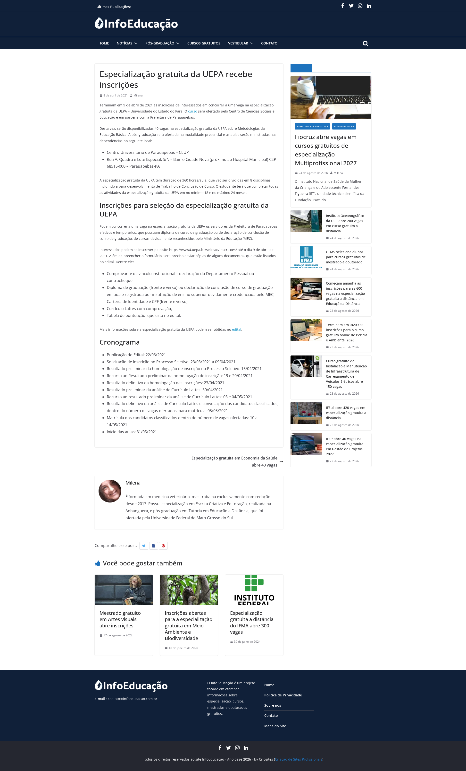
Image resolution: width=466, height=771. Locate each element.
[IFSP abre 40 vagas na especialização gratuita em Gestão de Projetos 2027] (306, 450)
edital (236, 329)
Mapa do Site (275, 726)
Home (104, 43)
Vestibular (238, 43)
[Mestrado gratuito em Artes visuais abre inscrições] (124, 578)
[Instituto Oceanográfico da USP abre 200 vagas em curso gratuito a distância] (306, 227)
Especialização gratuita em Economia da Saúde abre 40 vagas (234, 461)
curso (192, 111)
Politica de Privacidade (283, 695)
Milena (138, 95)
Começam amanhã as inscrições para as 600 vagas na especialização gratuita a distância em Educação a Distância (345, 293)
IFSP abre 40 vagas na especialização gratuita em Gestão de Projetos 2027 (344, 446)
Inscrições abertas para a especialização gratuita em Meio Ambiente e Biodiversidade (188, 625)
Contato (269, 43)
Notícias (124, 43)
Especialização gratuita (312, 126)
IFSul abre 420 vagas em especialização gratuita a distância (346, 412)
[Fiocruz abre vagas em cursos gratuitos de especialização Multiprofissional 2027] (331, 97)
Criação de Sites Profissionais (298, 759)
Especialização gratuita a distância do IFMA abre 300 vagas (252, 622)
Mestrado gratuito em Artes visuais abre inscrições (120, 619)
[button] (135, 43)
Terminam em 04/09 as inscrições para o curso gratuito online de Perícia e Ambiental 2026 (346, 332)
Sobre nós (272, 705)
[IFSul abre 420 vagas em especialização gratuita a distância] (306, 416)
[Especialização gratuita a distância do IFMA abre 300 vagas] (254, 578)
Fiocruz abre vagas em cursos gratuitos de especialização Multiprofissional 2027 (326, 150)
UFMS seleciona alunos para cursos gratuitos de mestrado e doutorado (346, 257)
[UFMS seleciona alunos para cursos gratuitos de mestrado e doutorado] (306, 260)
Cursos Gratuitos (203, 43)
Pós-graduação (159, 43)
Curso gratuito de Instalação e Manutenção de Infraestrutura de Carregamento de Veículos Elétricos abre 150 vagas (346, 374)
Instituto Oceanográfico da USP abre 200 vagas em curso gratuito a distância (345, 223)
